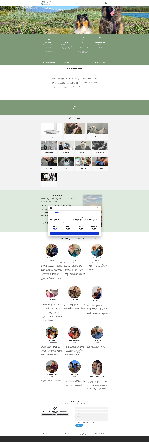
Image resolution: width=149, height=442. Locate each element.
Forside (65, 3)
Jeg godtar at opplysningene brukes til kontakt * (86, 422)
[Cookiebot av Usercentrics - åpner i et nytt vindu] (94, 208)
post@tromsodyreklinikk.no (49, 62)
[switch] (68, 229)
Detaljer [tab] (74, 212)
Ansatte (89, 3)
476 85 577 (66, 62)
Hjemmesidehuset (49, 439)
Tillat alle (91, 233)
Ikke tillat (58, 233)
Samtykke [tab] (57, 212)
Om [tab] (92, 212)
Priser (73, 3)
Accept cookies (55, 414)
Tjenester (78, 3)
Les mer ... (74, 108)
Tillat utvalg (74, 233)
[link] (55, 408)
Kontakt (94, 3)
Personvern (57, 439)
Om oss (69, 3)
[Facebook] (106, 3)
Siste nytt (83, 3)
